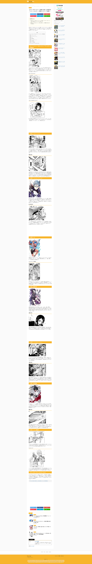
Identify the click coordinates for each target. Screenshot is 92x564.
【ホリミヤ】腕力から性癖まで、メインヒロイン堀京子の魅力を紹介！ (61, 53)
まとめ (41, 560)
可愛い (60, 561)
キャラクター (51, 560)
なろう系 (39, 560)
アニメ (43, 560)
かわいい (36, 560)
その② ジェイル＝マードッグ (33, 36)
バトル (34, 561)
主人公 (48, 561)
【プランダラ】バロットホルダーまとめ (34, 43)
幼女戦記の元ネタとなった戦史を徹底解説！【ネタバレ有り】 (61, 61)
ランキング (46, 561)
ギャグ (57, 560)
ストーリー (29, 561)
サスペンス (63, 560)
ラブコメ (43, 561)
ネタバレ (32, 561)
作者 (50, 561)
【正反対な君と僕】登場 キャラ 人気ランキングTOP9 (61, 48)
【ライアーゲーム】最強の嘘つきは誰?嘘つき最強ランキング (61, 30)
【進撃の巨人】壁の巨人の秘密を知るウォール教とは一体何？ (61, 66)
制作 (52, 561)
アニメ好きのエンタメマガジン (30, 557)
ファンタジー (39, 561)
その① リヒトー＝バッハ (32, 35)
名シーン (63, 561)
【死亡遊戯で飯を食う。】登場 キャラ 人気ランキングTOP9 (61, 44)
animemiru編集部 (37, 541)
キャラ (48, 560)
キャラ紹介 (55, 560)
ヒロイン (37, 561)
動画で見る (58, 561)
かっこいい (33, 560)
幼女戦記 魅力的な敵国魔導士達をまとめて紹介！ (61, 39)
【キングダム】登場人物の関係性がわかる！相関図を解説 (61, 26)
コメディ (60, 560)
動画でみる (55, 561)
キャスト (46, 560)
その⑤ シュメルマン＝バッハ (33, 39)
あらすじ (30, 560)
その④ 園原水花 (31, 38)
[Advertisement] (40, 127)
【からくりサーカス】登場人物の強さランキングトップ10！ (61, 35)
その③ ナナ (31, 37)
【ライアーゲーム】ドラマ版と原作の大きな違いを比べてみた (61, 57)
